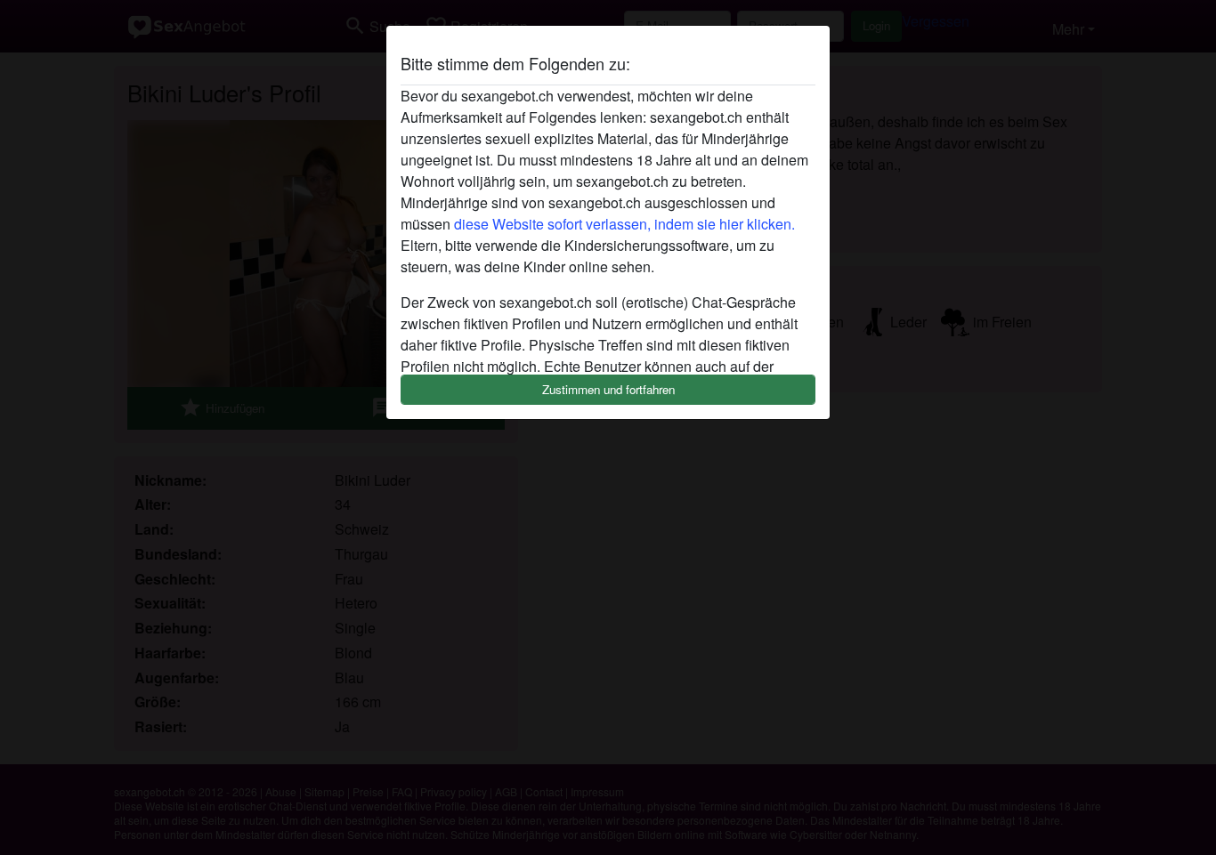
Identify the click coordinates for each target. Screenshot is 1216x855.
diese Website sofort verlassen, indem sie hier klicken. (624, 224)
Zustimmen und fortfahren (608, 389)
